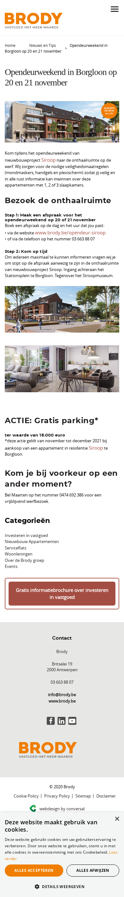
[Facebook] (51, 716)
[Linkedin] (61, 716)
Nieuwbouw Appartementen (32, 538)
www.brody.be (62, 696)
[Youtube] (72, 716)
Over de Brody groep (24, 557)
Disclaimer (106, 791)
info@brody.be (62, 690)
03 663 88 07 (62, 677)
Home (10, 45)
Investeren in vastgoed (26, 532)
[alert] (62, 854)
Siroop (47, 159)
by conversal (62, 804)
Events (11, 563)
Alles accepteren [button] (33, 870)
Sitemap (83, 791)
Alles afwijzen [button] (92, 870)
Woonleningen (18, 551)
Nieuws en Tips (42, 45)
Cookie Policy (26, 791)
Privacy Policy (57, 791)
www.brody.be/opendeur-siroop (65, 231)
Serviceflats (15, 545)
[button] (62, 886)
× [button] (116, 819)
